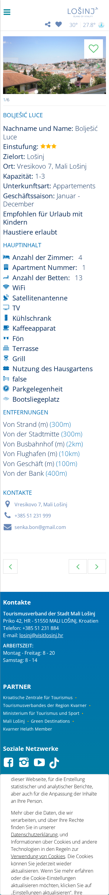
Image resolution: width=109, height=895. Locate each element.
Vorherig (78, 566)
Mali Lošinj (14, 721)
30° (73, 25)
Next (98, 65)
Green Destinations (50, 721)
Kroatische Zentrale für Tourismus (38, 697)
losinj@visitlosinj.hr (41, 635)
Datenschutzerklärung (34, 834)
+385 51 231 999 (33, 515)
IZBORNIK (8, 12)
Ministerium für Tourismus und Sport (41, 713)
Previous (10, 65)
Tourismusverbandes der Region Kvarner (45, 705)
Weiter (97, 566)
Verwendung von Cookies (38, 856)
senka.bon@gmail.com (40, 527)
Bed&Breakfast (10, 566)
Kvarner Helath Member (27, 729)
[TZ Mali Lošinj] (83, 12)
